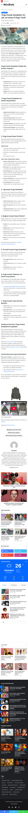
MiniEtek (5, 23)
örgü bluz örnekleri (13, 794)
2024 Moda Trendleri (6, 780)
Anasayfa (4, 9)
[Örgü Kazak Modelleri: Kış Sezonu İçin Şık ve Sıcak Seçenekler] (7, 517)
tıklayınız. (3, 421)
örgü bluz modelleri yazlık (6, 791)
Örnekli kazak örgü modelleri (14, 435)
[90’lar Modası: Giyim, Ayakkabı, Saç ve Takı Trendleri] (5, 597)
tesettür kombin (5, 789)
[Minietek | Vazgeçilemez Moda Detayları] (8, 4)
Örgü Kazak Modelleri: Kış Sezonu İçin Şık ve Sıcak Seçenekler (6, 523)
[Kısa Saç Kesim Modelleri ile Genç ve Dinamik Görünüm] (5, 603)
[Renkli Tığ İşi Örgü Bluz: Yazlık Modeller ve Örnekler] (21, 531)
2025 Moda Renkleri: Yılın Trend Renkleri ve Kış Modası (20, 753)
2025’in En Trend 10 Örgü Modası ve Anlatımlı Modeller (7, 673)
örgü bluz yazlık (5, 794)
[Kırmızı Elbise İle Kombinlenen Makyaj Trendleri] (21, 732)
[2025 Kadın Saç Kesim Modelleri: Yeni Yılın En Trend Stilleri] (5, 591)
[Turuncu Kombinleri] (7, 747)
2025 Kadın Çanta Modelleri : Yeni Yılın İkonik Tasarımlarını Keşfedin (20, 769)
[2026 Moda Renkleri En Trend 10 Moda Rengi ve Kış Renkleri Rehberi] (21, 651)
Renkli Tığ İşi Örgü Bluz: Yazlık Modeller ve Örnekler (20, 538)
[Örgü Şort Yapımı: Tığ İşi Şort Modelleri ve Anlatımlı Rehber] (7, 531)
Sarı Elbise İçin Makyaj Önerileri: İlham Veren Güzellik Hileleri (6, 768)
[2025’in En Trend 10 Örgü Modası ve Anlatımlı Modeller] (7, 666)
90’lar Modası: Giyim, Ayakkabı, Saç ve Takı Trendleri (17, 596)
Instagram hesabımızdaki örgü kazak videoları (14, 286)
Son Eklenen (14, 585)
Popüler (4, 585)
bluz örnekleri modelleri (18, 782)
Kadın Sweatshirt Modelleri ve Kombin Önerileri (6, 738)
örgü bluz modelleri (18, 789)
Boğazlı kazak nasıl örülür (14, 429)
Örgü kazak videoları (14, 432)
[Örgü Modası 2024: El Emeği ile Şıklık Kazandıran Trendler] (21, 517)
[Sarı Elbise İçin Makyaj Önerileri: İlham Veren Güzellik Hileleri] (7, 762)
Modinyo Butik (10, 425)
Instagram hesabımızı (15, 347)
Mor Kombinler (12, 787)
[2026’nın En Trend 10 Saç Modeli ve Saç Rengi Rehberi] (7, 651)
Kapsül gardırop (23, 785)
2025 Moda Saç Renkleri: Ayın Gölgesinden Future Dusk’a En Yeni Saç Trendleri (17, 616)
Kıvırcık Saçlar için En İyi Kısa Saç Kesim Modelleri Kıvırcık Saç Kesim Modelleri (18, 609)
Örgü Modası (10, 9)
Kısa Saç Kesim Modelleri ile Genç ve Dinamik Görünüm (18, 602)
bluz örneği (4, 785)
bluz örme (4, 782)
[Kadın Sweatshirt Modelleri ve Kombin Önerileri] (7, 732)
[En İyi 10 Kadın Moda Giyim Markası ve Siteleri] (21, 666)
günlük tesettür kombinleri (13, 785)
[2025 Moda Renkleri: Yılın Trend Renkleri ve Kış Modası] (4, 720)
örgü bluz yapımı (16, 791)
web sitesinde (11, 341)
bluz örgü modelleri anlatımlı (17, 780)
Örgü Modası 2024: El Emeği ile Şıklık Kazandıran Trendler (20, 523)
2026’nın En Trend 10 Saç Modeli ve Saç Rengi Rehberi (7, 658)
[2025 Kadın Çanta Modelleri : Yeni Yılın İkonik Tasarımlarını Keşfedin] (21, 762)
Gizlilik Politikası (14, 803)
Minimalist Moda (5, 787)
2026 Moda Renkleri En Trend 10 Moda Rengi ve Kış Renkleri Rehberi (20, 658)
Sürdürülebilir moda (21, 787)
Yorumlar (23, 585)
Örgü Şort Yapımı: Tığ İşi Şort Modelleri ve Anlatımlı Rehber (7, 538)
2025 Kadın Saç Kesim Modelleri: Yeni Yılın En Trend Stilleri (18, 590)
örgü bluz (11, 789)
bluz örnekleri (10, 782)
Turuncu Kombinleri (6, 752)
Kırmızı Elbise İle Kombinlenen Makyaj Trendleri (20, 738)
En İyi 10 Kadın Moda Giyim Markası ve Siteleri (20, 673)
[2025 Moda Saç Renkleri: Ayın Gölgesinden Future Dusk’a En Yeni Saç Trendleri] (5, 616)
